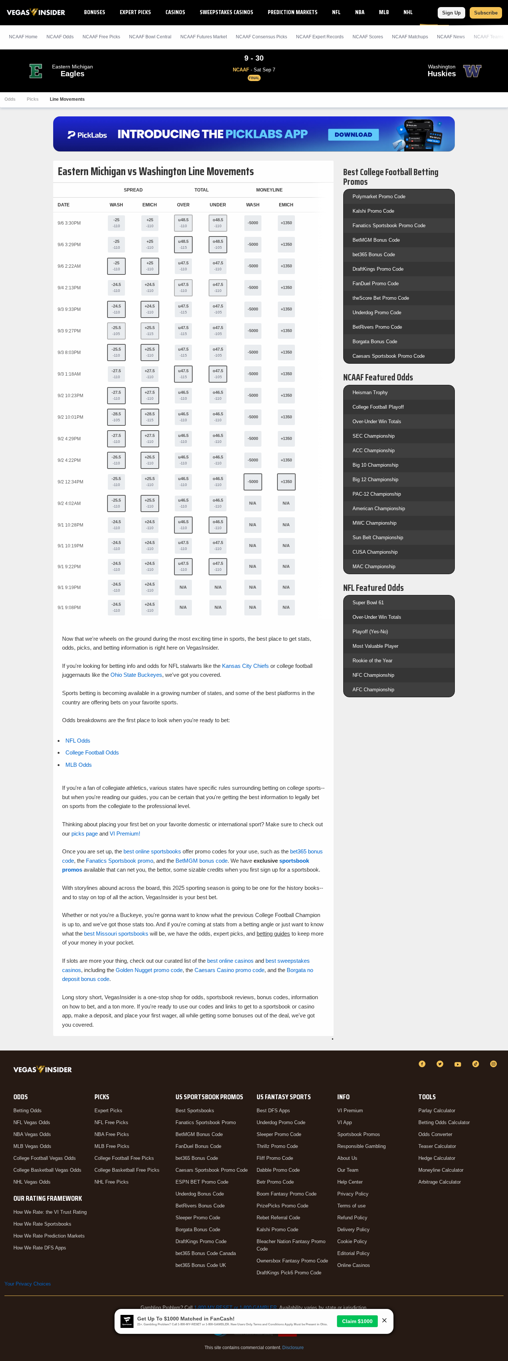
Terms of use (351, 1206)
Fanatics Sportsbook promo (119, 861)
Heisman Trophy (370, 392)
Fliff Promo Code (275, 1158)
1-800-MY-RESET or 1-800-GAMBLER (235, 1307)
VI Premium (350, 1110)
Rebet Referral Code (278, 1217)
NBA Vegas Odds (32, 1134)
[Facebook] (423, 1063)
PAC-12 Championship (377, 494)
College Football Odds (92, 752)
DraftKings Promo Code (378, 269)
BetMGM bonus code (202, 861)
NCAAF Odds (60, 36)
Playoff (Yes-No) (370, 631)
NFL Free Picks (111, 1122)
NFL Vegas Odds (31, 1122)
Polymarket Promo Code (379, 196)
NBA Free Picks (111, 1134)
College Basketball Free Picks (127, 1170)
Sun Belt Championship (378, 537)
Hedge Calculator (436, 1158)
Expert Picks (135, 12)
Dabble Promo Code (278, 1170)
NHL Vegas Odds (32, 1182)
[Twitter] (441, 1063)
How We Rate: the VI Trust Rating (50, 1212)
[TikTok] (476, 1063)
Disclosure (293, 1347)
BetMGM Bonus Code (376, 240)
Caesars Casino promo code (229, 970)
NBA (359, 12)
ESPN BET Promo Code (202, 1182)
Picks (33, 99)
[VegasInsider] (44, 1071)
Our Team (348, 1170)
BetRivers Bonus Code (200, 1206)
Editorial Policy (353, 1253)
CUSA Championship (375, 552)
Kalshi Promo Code (373, 211)
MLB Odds (78, 765)
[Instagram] (494, 1063)
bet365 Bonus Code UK (201, 1265)
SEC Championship (374, 436)
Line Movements (67, 99)
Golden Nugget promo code (149, 970)
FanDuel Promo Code (376, 283)
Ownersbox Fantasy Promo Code (292, 1261)
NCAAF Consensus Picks (261, 36)
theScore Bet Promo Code (381, 298)
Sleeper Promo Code (198, 1217)
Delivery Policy (353, 1229)
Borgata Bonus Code (375, 341)
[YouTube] (458, 1063)
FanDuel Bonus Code (198, 1146)
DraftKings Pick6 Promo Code (289, 1272)
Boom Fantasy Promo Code (286, 1194)
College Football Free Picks (124, 1158)
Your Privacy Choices (27, 1284)
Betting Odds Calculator (444, 1122)
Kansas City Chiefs (245, 666)
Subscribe (486, 13)
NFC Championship (373, 675)
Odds (10, 99)
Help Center (350, 1182)
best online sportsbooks (152, 851)
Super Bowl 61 (368, 602)
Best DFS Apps (273, 1110)
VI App (344, 1122)
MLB (384, 12)
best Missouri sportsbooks (116, 933)
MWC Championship (374, 523)
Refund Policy (352, 1217)
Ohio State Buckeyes (136, 675)
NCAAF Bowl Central (150, 36)
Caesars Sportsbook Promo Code (389, 356)
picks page (84, 833)
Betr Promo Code (275, 1182)
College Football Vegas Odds (44, 1158)
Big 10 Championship (375, 465)
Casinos (175, 12)
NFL (336, 12)
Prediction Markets (293, 12)
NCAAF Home (23, 36)
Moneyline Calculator (440, 1170)
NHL (408, 12)
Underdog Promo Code (377, 312)
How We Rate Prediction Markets (49, 1236)
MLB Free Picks (111, 1146)
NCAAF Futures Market (203, 36)
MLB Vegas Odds (32, 1146)
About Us (347, 1158)
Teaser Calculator (437, 1146)
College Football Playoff (378, 407)
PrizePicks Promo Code (282, 1206)
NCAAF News (451, 36)
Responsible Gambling (361, 1146)
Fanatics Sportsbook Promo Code (389, 225)
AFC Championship (373, 689)
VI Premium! (125, 833)
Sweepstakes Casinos (226, 12)
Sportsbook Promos (358, 1134)
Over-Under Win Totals (377, 421)
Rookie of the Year (372, 660)
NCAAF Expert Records (320, 36)
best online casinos (230, 961)
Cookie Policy (352, 1241)
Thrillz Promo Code (277, 1146)
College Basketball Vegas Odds (47, 1170)
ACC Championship (374, 450)
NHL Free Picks (111, 1182)
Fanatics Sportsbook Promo (206, 1122)
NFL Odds (77, 740)
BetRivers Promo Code (377, 327)
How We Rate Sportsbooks (42, 1224)
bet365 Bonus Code (374, 254)
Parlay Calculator (436, 1110)
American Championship (379, 508)
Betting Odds (27, 1110)
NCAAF (434, 12)
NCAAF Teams (489, 36)
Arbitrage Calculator (439, 1182)
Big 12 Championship (375, 479)
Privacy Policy (353, 1194)
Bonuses (94, 12)
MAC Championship (374, 566)
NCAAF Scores (368, 36)
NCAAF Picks (101, 36)
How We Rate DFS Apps (39, 1248)
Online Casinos (353, 1265)
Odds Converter (435, 1134)
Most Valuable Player (375, 646)
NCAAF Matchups (410, 36)
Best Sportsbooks (195, 1110)
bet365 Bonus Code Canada (206, 1253)
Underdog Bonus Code (200, 1194)
